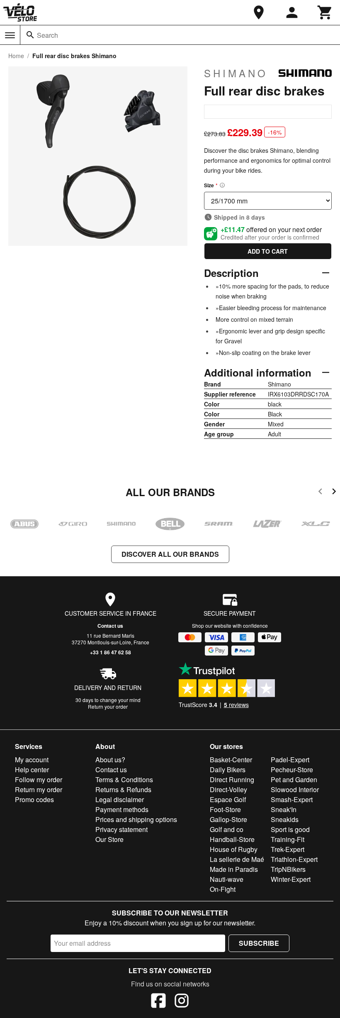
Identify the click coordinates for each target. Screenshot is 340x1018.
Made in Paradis (234, 869)
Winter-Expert (291, 879)
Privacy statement (121, 829)
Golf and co (226, 829)
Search (47, 35)
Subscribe (259, 943)
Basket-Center (231, 759)
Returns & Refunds (123, 789)
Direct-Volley (228, 789)
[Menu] (10, 35)
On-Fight (223, 889)
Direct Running (232, 779)
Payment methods (121, 809)
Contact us (110, 625)
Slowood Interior (295, 789)
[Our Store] (258, 12)
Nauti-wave (226, 879)
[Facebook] (158, 1001)
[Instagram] (181, 1001)
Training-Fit (287, 839)
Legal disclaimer (119, 799)
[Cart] (325, 12)
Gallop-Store (228, 819)
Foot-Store (225, 809)
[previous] (320, 492)
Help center (32, 769)
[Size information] (222, 185)
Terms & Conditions (124, 779)
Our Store (109, 839)
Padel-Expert (290, 759)
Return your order (108, 706)
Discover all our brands (170, 554)
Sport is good (290, 829)
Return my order (38, 789)
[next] (334, 492)
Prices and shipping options (136, 819)
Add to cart (268, 251)
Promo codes (34, 799)
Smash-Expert (292, 799)
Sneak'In (283, 809)
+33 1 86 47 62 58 (110, 652)
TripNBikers (288, 869)
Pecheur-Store (292, 769)
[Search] (30, 34)
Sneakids (285, 819)
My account (32, 759)
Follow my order (38, 779)
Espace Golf (228, 799)
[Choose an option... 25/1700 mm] (268, 201)
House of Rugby (233, 849)
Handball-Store (232, 839)
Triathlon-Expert (294, 859)
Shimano (236, 73)
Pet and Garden (294, 779)
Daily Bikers (227, 769)
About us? (110, 759)
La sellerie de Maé (237, 859)
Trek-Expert (287, 849)
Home (16, 55)
